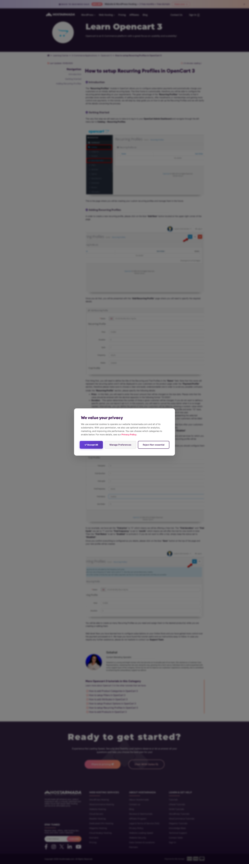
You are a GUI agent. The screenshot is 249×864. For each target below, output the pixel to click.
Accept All (92, 444)
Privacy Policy (128, 434)
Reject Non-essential (153, 444)
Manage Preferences (120, 444)
